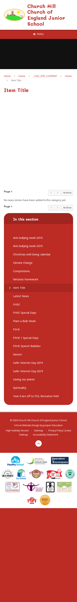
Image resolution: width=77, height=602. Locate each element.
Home (7, 76)
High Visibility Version (17, 430)
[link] (51, 193)
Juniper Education (53, 425)
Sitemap (38, 430)
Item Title (16, 80)
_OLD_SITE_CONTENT (45, 76)
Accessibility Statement (45, 434)
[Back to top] (38, 443)
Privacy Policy (55, 430)
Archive (67, 192)
